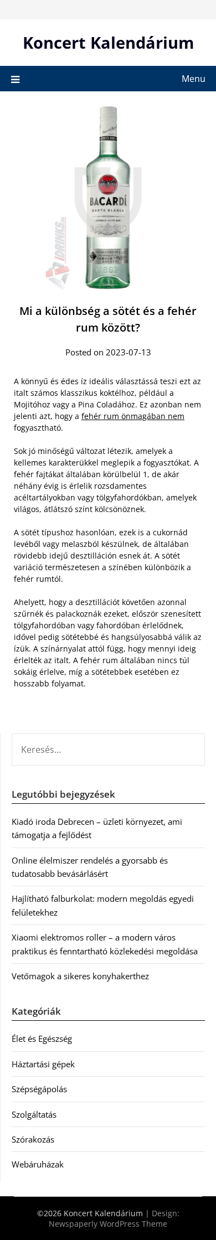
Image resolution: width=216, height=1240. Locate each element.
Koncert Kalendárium (108, 42)
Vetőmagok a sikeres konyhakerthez (80, 975)
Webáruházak (38, 1164)
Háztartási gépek (43, 1064)
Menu (193, 79)
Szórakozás (33, 1139)
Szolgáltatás (34, 1114)
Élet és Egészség (42, 1038)
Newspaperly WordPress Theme (108, 1223)
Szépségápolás (39, 1088)
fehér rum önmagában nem (132, 416)
